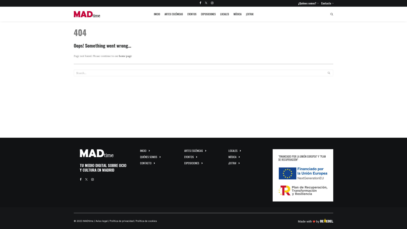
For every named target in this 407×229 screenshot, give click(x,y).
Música (237, 14)
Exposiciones (208, 14)
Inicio (157, 14)
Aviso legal (102, 220)
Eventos (192, 14)
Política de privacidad (122, 220)
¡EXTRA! (250, 14)
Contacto (326, 3)
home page (125, 56)
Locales (224, 14)
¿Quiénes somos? (307, 3)
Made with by (309, 221)
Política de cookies (146, 220)
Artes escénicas (174, 14)
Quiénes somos (148, 157)
